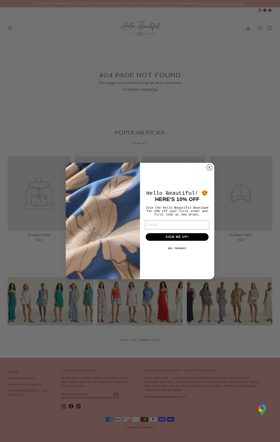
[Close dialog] (209, 167)
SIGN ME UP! (177, 236)
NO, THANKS (177, 248)
